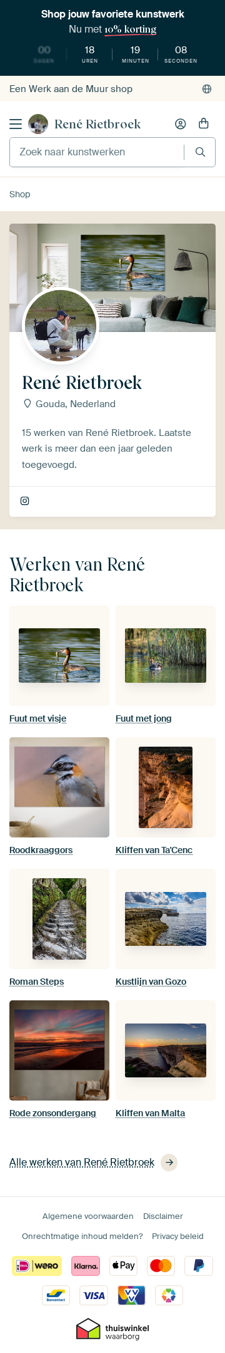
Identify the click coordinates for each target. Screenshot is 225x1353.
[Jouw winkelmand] (204, 124)
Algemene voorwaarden (88, 1216)
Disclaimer (163, 1216)
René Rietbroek (97, 124)
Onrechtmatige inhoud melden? (82, 1236)
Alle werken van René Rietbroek (81, 1162)
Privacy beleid (178, 1236)
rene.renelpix (26, 502)
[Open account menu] (180, 124)
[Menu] (15, 124)
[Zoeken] (200, 152)
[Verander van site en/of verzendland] (207, 89)
